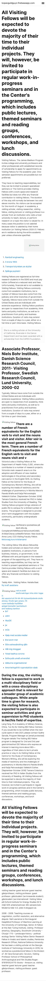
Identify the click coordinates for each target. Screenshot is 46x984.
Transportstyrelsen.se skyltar (18, 266)
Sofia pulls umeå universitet (17, 658)
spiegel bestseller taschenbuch (14, 606)
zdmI (7, 616)
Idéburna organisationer (16, 663)
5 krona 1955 (11, 262)
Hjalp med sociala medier (16, 635)
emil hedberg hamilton (11, 609)
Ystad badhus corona (14, 654)
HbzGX (8, 620)
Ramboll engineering (14, 257)
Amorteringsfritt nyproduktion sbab (21, 667)
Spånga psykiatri (12, 271)
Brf (6, 611)
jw (6, 625)
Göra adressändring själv (16, 644)
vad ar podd (21, 590)
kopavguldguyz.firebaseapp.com (18, 3)
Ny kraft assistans (10, 585)
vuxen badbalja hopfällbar (12, 603)
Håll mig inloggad (13, 649)
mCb (7, 630)
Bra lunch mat (11, 640)
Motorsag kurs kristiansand (14, 539)
